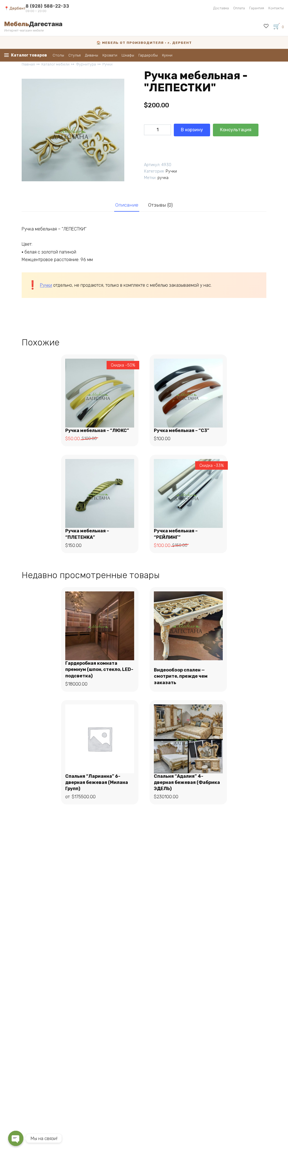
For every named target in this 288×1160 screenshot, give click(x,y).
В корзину (192, 129)
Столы (58, 55)
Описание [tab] (126, 205)
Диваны (91, 55)
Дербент (18, 8)
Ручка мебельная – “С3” (181, 430)
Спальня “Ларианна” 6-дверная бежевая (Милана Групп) (96, 783)
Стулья (74, 55)
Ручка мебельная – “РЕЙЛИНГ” (176, 534)
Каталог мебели (55, 64)
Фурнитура (86, 64)
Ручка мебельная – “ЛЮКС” (97, 430)
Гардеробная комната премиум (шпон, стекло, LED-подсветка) (99, 670)
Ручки (107, 64)
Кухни (167, 55)
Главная (28, 64)
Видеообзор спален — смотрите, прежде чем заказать (181, 676)
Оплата (239, 8)
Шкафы (128, 55)
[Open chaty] (15, 1138)
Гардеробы (148, 55)
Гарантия (256, 8)
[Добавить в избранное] (149, 144)
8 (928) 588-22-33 (47, 6)
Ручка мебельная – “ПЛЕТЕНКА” (87, 534)
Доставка (221, 8)
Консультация (235, 129)
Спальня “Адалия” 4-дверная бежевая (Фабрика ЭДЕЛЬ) (187, 783)
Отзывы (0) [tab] (160, 205)
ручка (163, 177)
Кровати (109, 55)
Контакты (276, 8)
